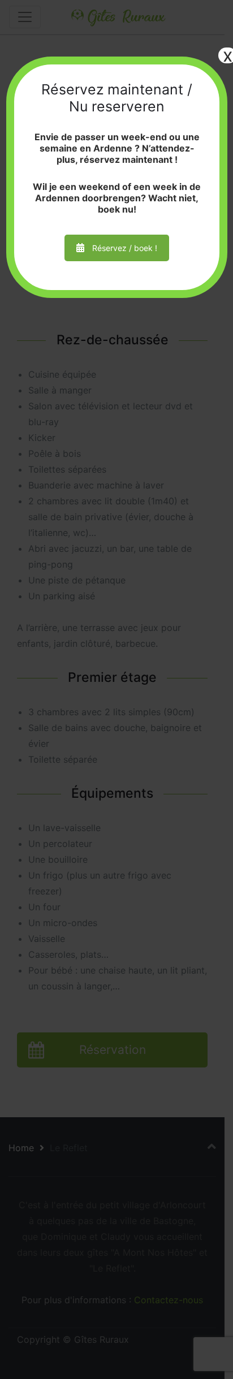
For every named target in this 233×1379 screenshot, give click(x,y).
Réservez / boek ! (124, 248)
